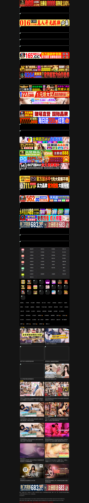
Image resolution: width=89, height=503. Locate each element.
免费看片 (47, 319)
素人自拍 (64, 252)
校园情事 (42, 274)
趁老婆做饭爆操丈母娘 (26, 343)
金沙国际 (34, 319)
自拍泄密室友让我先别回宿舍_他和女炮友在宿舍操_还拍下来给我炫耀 (31, 440)
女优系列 (42, 261)
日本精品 (42, 252)
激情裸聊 (53, 315)
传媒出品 (31, 270)
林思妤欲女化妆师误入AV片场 (27, 480)
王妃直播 (28, 311)
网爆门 (64, 267)
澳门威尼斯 (64, 319)
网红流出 (53, 258)
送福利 (65, 302)
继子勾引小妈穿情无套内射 (27, 361)
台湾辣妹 (31, 255)
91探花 (42, 258)
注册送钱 (54, 302)
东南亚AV (64, 255)
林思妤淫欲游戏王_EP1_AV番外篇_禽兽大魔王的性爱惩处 (56, 481)
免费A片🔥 (28, 323)
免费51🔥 (58, 315)
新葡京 (21, 307)
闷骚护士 (64, 264)
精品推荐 (31, 249)
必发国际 (55, 311)
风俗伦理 (64, 274)
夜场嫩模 (50, 311)
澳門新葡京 (28, 315)
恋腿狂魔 (64, 261)
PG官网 (27, 302)
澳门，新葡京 (40, 319)
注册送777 (60, 302)
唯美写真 (53, 267)
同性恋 (64, 270)
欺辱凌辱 (31, 258)
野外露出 (64, 258)
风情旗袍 (31, 264)
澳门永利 (44, 302)
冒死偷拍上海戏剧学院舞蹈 (52, 361)
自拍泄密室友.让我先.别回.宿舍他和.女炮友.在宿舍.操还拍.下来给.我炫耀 (31, 419)
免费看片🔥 (40, 315)
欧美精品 (53, 249)
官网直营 (38, 302)
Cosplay (53, 252)
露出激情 (42, 267)
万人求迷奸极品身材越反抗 (27, 379)
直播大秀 (58, 319)
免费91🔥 (22, 323)
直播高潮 (50, 307)
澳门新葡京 (61, 311)
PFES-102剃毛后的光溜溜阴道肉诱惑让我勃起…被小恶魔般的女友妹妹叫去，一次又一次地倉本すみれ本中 (32, 400)
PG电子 (49, 302)
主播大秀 (22, 311)
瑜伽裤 (53, 264)
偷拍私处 (39, 311)
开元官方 (22, 319)
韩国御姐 (42, 255)
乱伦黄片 (33, 311)
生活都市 (31, 274)
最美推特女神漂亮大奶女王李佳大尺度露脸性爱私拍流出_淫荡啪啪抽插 (32, 460)
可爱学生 (53, 261)
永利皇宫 (34, 315)
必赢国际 (32, 307)
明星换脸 (42, 264)
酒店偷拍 (66, 307)
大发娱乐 (22, 315)
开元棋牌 (32, 302)
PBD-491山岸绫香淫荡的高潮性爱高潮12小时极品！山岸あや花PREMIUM (56, 419)
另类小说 (31, 277)
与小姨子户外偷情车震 (50, 343)
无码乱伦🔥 (64, 315)
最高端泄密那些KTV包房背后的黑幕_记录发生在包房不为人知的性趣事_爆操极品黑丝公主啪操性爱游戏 (56, 441)
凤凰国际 (38, 307)
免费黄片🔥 (41, 323)
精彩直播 (56, 307)
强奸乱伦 (42, 249)
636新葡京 (47, 315)
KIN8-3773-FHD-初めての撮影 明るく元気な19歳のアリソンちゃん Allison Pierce (56, 460)
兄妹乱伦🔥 (35, 323)
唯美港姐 (53, 255)
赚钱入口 (48, 323)
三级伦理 (31, 252)
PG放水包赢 (44, 307)
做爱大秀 (53, 319)
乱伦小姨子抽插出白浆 (50, 379)
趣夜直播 (44, 311)
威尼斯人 (22, 302)
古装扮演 (31, 261)
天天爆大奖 (28, 319)
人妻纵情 (53, 274)
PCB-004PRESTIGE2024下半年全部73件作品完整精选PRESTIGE (57, 399)
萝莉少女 (64, 249)
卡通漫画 (31, 267)
